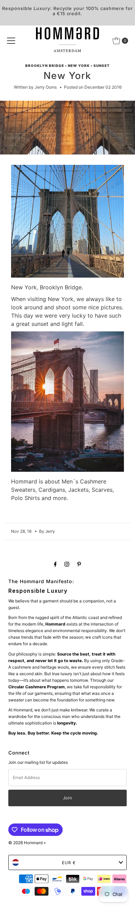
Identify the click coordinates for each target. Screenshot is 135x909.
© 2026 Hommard (25, 842)
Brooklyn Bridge (44, 65)
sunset (101, 65)
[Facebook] (55, 564)
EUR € (69, 862)
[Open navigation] (11, 40)
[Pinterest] (79, 564)
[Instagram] (66, 564)
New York (79, 65)
